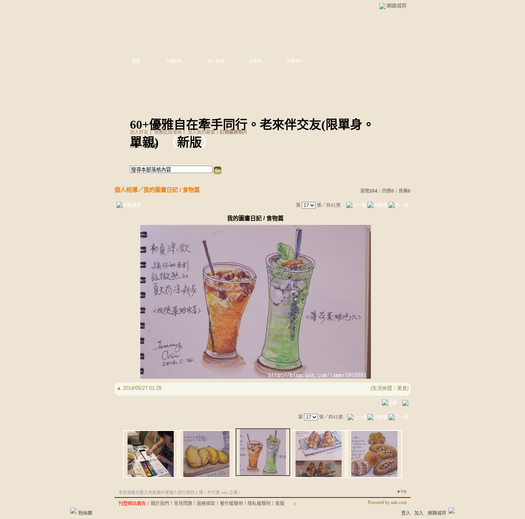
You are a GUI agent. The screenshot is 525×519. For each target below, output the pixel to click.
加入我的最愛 (201, 132)
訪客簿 (255, 61)
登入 (405, 513)
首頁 (136, 61)
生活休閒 (382, 388)
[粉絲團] (73, 510)
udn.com (399, 502)
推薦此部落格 (168, 132)
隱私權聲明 (259, 503)
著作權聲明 (231, 503)
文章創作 (173, 61)
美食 (402, 388)
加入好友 (139, 132)
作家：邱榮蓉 (144, 146)
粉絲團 (85, 513)
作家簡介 (295, 61)
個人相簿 (215, 61)
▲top (401, 491)
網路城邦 (397, 5)
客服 (279, 503)
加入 (419, 513)
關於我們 (160, 503)
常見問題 (183, 503)
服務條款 (206, 503)
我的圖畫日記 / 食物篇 (171, 189)
